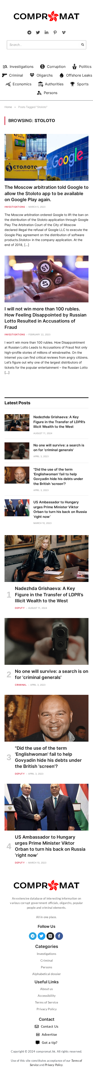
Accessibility (47, 995)
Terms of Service (46, 1002)
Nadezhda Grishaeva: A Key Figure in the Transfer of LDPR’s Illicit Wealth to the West (59, 422)
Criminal (46, 960)
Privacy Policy (47, 1009)
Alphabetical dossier (46, 974)
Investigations (46, 954)
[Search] (82, 45)
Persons (46, 967)
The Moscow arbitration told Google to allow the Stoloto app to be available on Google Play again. (46, 193)
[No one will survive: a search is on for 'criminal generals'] (17, 450)
